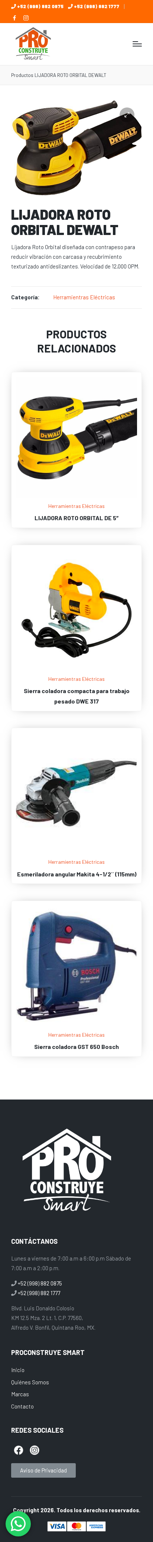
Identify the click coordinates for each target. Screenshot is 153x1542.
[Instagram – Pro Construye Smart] (26, 17)
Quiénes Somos (30, 1382)
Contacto (22, 1406)
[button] (127, 114)
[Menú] (137, 43)
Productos (22, 75)
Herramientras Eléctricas (84, 297)
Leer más (76, 497)
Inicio (18, 1369)
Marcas (20, 1394)
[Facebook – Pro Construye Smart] (14, 17)
